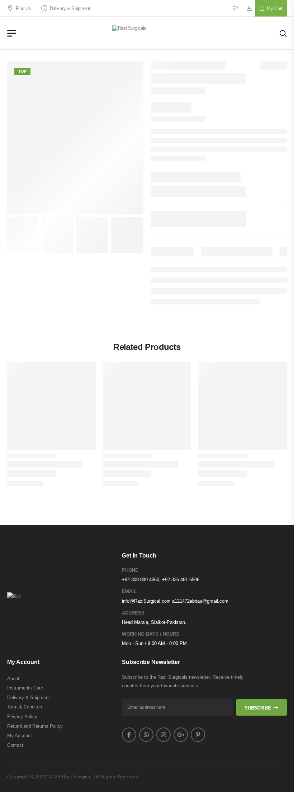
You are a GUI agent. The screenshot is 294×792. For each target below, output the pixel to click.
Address (133, 613)
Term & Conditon (24, 707)
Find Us (23, 8)
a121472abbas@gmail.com (200, 601)
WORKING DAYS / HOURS (150, 634)
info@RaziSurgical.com (146, 601)
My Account (19, 735)
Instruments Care (25, 688)
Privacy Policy (22, 716)
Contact (15, 745)
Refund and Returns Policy (35, 726)
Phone (130, 570)
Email (129, 591)
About (13, 678)
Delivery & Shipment (70, 8)
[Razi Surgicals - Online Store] (148, 33)
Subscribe (258, 708)
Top (22, 71)
